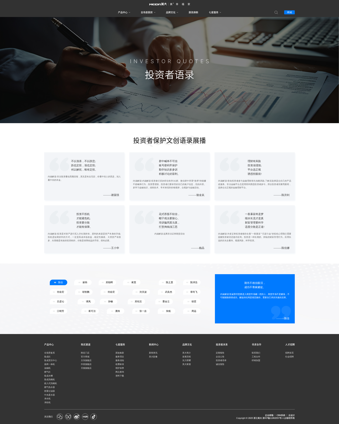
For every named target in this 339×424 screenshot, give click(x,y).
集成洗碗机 (49, 379)
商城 (289, 12)
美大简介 (186, 353)
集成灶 (47, 357)
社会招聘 (289, 357)
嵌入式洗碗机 (50, 383)
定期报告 (220, 353)
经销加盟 (256, 360)
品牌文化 (170, 12)
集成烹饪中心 (50, 360)
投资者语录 (221, 360)
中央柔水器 (49, 395)
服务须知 (119, 360)
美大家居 (186, 364)
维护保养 (119, 368)
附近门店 (85, 353)
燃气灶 (47, 372)
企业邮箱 (269, 415)
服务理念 (119, 357)
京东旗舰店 (86, 360)
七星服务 (213, 12)
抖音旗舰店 (86, 364)
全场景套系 (49, 353)
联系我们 (256, 353)
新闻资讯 (153, 353)
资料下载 (119, 376)
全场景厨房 (147, 12)
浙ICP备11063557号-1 (273, 418)
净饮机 (47, 402)
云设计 (291, 415)
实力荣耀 (186, 360)
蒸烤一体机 (49, 364)
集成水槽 (48, 376)
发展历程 (186, 357)
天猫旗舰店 (86, 368)
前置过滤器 (49, 391)
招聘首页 (289, 353)
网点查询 (119, 372)
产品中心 (123, 12)
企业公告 (220, 357)
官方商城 (85, 357)
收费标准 (119, 364)
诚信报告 (220, 364)
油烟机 (47, 368)
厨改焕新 (193, 12)
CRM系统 (281, 415)
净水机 (47, 398)
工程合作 (256, 357)
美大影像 (153, 357)
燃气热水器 (49, 387)
